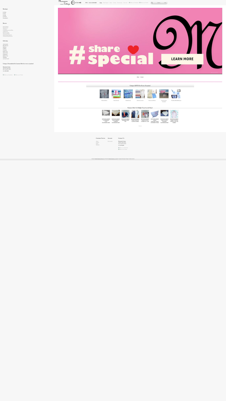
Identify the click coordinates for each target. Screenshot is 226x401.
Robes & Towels (6, 32)
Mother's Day (5, 55)
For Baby (4, 12)
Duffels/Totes (5, 31)
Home (101, 2)
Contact (114, 2)
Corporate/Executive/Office (8, 30)
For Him (4, 15)
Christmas (5, 28)
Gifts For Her (5, 52)
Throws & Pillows (6, 33)
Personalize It (5, 18)
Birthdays (4, 47)
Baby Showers (5, 45)
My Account (119, 2)
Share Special (105, 2)
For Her (4, 13)
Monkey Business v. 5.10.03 (113, 107)
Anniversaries (5, 44)
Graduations (5, 54)
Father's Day (5, 51)
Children (4, 48)
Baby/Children (5, 26)
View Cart (125, 2)
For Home (5, 16)
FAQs (97, 92)
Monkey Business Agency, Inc (99, 107)
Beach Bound (5, 27)
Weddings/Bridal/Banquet (8, 36)
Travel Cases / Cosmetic (7, 34)
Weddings (5, 57)
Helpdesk (97, 93)
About (110, 2)
